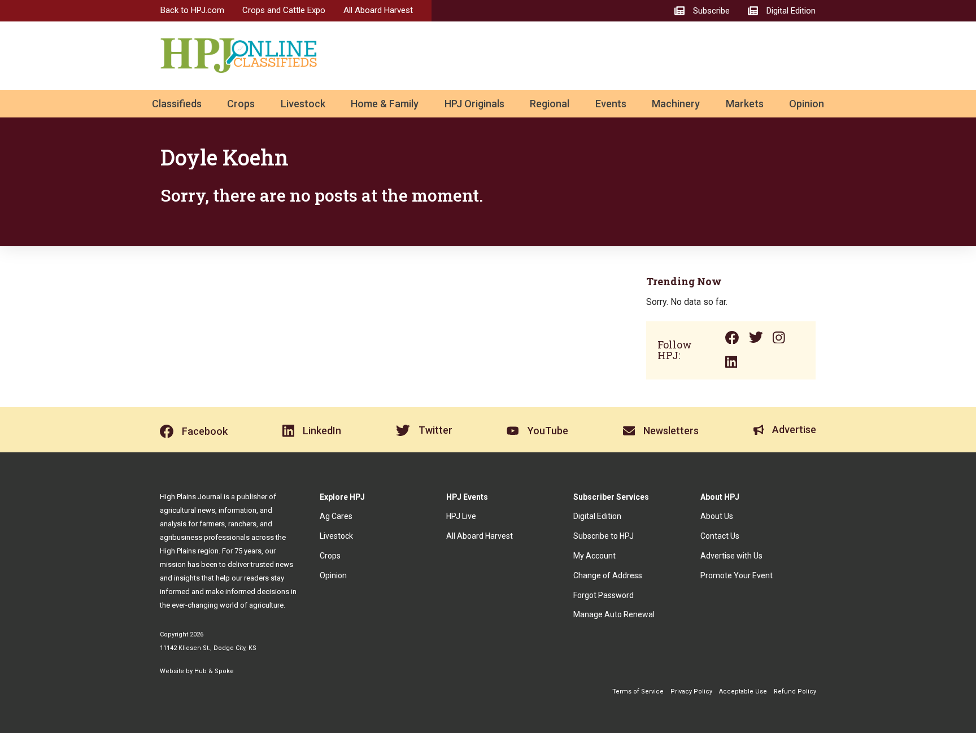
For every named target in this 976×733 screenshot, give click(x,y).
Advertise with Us (731, 555)
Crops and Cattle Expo (283, 10)
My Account (594, 555)
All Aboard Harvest (378, 10)
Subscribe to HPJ (603, 535)
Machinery (676, 104)
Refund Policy (795, 691)
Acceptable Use (743, 691)
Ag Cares (336, 516)
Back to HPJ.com (192, 10)
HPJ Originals (474, 104)
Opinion (806, 104)
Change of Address (607, 575)
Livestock (303, 104)
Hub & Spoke (214, 671)
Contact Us (719, 535)
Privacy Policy (691, 691)
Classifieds (177, 104)
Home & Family (385, 104)
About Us (716, 516)
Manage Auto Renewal (614, 614)
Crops (241, 104)
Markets (745, 104)
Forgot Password (603, 595)
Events (610, 104)
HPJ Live (461, 516)
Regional (549, 104)
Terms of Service (638, 691)
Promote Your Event (736, 575)
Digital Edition (597, 516)
